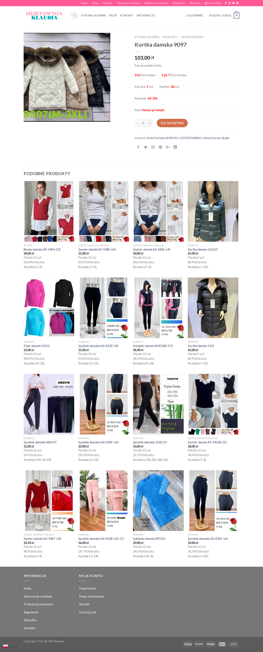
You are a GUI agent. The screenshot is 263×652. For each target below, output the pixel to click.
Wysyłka (195, 3)
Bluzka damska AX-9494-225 (42, 249)
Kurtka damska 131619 (203, 249)
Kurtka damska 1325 (201, 346)
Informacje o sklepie (128, 3)
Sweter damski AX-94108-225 (207, 442)
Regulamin (179, 3)
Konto (84, 3)
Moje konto (87, 588)
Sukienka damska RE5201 (149, 538)
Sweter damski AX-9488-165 (97, 249)
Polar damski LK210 (36, 346)
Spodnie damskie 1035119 (150, 442)
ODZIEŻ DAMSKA (190, 138)
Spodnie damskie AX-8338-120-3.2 (101, 538)
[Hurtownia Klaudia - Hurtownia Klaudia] (44, 15)
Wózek (84, 604)
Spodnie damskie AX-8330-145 (98, 346)
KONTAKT (127, 15)
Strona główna (147, 37)
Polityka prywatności (156, 3)
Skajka (226, 138)
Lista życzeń (87, 612)
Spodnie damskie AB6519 (40, 442)
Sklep (95, 3)
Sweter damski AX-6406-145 (152, 249)
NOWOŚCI (170, 37)
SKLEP (113, 15)
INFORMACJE (145, 15)
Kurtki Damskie (156, 138)
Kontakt (107, 3)
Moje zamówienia (91, 596)
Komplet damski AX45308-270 (153, 346)
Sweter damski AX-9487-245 (42, 538)
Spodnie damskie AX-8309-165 (98, 442)
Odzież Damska (192, 37)
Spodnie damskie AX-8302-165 (208, 538)
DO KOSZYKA (172, 123)
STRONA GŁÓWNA (93, 15)
